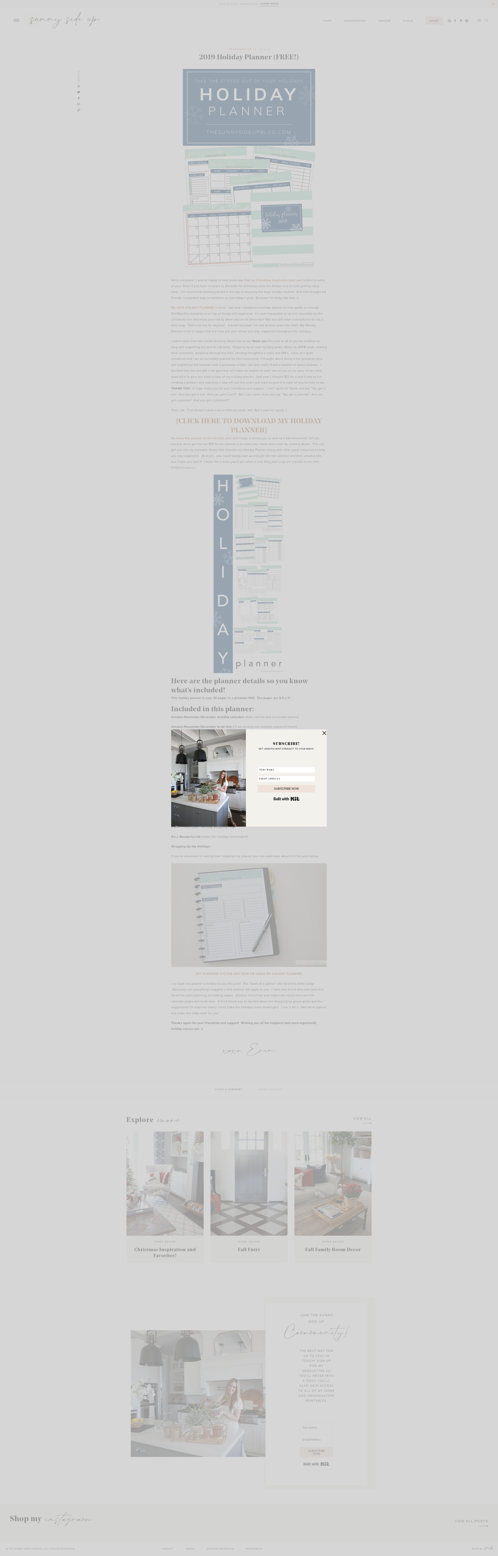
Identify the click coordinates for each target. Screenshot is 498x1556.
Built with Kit (286, 798)
